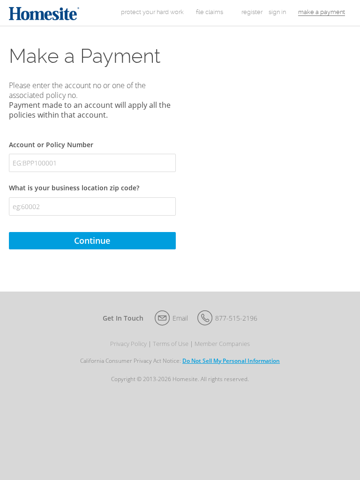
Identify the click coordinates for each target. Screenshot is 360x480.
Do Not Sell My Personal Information (231, 361)
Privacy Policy (128, 344)
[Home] (44, 13)
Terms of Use (170, 344)
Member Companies (222, 344)
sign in (277, 11)
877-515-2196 (236, 318)
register (251, 11)
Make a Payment (321, 11)
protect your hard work (152, 11)
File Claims (209, 11)
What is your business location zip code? (74, 187)
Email (180, 318)
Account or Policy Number (51, 144)
